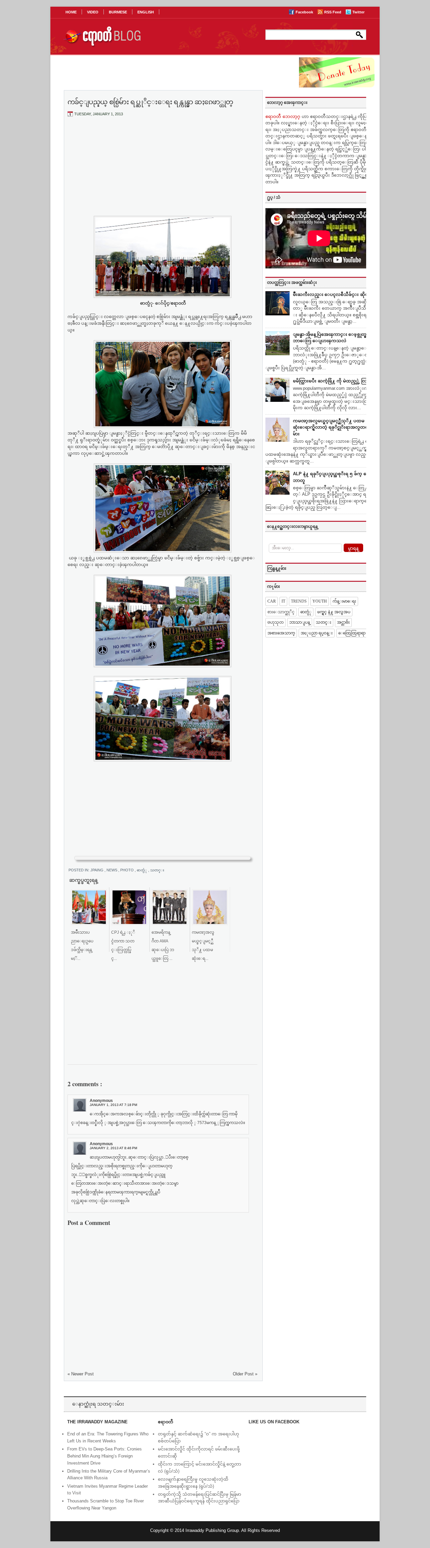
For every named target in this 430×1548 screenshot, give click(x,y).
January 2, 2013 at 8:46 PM (113, 1148)
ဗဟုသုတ (275, 622)
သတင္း (157, 870)
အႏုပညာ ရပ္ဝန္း (317, 633)
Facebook (305, 12)
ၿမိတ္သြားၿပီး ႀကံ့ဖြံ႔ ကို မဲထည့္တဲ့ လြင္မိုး (333, 380)
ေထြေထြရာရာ (352, 633)
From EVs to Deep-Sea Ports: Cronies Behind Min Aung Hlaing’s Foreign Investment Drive (104, 1456)
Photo (127, 870)
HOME (71, 12)
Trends (299, 601)
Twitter (358, 12)
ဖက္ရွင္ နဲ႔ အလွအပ (333, 612)
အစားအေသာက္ (281, 633)
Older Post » (245, 1373)
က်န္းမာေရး (344, 601)
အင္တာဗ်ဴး (343, 622)
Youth (319, 601)
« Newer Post (81, 1373)
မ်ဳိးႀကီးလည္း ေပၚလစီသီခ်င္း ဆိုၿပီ (332, 294)
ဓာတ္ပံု (142, 870)
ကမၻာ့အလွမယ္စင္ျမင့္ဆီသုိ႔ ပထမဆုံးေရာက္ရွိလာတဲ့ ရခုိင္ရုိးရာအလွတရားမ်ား (332, 427)
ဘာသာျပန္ (299, 622)
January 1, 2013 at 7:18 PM (113, 1105)
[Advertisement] (162, 172)
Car (271, 601)
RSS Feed (333, 12)
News (112, 870)
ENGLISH (145, 12)
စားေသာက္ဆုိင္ (281, 612)
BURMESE (118, 12)
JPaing (97, 870)
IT (283, 601)
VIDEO (92, 12)
